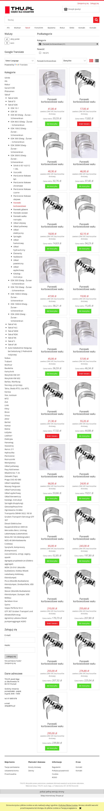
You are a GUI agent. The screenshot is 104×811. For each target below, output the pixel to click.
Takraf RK (12, 337)
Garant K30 (10, 88)
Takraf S (11, 341)
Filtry (7, 408)
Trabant (8, 361)
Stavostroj (9, 446)
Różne (7, 429)
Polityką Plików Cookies (68, 805)
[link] (68, 44)
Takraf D (11, 101)
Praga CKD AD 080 (13, 479)
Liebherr (8, 435)
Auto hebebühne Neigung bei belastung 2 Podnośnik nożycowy (20, 351)
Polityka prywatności (60, 770)
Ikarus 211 (9, 449)
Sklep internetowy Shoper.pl (52, 795)
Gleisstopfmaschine (13, 506)
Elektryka (9, 439)
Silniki (7, 77)
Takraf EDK (13, 104)
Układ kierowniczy (13, 496)
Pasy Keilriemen (12, 469)
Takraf (7, 94)
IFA (6, 81)
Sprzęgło (17, 236)
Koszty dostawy (34, 767)
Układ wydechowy (13, 493)
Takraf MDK (13, 331)
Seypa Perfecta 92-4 (13, 608)
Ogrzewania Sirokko (13, 510)
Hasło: (7, 645)
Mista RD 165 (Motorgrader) (17, 537)
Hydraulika (9, 452)
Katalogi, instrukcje (13, 500)
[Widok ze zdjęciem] (91, 60)
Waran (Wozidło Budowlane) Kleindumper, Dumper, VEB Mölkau (17, 594)
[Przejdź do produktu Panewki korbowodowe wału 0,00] (52, 82)
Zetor (7, 419)
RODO (54, 777)
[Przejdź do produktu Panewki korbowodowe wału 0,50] (52, 270)
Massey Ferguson (12, 486)
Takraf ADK (13, 98)
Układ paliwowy (20, 226)
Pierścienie (9, 456)
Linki (7, 405)
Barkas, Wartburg (12, 381)
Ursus (7, 415)
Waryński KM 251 (12, 375)
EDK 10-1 (15, 108)
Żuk (6, 402)
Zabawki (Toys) (11, 476)
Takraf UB (12, 344)
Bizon (7, 412)
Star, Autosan (11, 395)
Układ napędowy (12, 483)
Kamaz (8, 425)
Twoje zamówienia (12, 767)
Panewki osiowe (20, 213)
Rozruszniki (10, 459)
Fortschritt (9, 371)
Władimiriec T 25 (12, 473)
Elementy (17, 253)
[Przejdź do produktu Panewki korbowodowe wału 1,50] (84, 582)
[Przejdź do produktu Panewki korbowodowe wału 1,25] (84, 520)
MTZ (7, 398)
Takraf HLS (12, 327)
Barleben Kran (11, 601)
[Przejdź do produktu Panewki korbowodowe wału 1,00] (52, 457)
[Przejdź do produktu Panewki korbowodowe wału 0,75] (84, 332)
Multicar (8, 364)
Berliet (8, 422)
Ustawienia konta (12, 770)
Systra (7, 604)
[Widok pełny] (97, 60)
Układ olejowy (19, 223)
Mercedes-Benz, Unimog (16, 530)
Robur (7, 84)
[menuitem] (8, 27)
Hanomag (9, 442)
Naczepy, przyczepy (13, 385)
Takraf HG (12, 324)
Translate (23, 64)
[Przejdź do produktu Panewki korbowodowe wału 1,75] (84, 644)
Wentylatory (10, 462)
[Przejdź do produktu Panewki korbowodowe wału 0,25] (84, 145)
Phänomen (9, 91)
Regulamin (56, 767)
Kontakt (79, 767)
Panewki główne (20, 209)
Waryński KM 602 (12, 378)
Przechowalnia (10, 774)
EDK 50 (14, 111)
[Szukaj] (96, 20)
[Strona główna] (19, 9)
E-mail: (8, 635)
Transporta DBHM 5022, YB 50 (18, 513)
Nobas (7, 358)
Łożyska (8, 432)
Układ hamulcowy (13, 489)
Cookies (55, 774)
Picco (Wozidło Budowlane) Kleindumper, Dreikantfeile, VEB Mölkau (19, 584)
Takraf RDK (13, 334)
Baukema (9, 368)
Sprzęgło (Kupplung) (14, 503)
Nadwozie (17, 256)
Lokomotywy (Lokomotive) (16, 533)
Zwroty (31, 770)
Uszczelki (17, 172)
